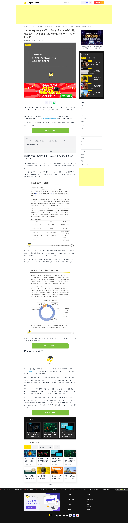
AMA (82, 105)
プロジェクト (84, 138)
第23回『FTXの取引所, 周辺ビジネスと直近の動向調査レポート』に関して (47, 141)
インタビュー (84, 128)
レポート (83, 148)
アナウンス (84, 121)
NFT (82, 112)
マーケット (84, 141)
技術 (82, 161)
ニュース (32, 26)
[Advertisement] (64, 14)
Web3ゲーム (84, 118)
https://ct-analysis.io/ (50, 118)
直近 (83, 58)
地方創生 (83, 157)
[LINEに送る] (54, 102)
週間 (88, 58)
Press (82, 115)
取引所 (82, 154)
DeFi (82, 108)
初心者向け (84, 151)
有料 (94, 58)
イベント (83, 125)
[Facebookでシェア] (50, 102)
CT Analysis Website (50, 130)
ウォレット (84, 131)
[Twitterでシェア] (46, 102)
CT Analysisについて (33, 144)
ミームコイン (84, 144)
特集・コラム (84, 164)
